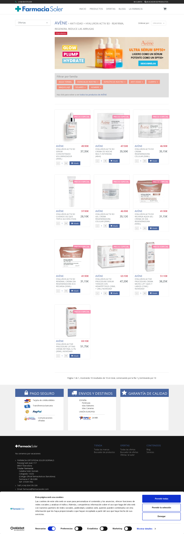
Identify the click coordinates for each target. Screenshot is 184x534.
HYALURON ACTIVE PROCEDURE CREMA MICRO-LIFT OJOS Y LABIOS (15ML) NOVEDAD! (144, 282)
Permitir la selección (161, 507)
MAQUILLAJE (64, 87)
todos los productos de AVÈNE (93, 94)
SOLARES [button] (79, 87)
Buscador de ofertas (129, 452)
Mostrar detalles (144, 529)
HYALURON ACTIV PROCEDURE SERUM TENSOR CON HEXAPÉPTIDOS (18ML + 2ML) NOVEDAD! (105, 282)
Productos (96, 8)
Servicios (150, 452)
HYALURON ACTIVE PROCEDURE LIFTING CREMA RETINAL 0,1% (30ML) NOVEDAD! (66, 346)
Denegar (162, 516)
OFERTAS (125, 445)
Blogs (122, 8)
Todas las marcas (101, 449)
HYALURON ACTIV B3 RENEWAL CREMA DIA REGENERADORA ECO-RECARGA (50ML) (66, 281)
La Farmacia (136, 8)
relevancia (157, 23)
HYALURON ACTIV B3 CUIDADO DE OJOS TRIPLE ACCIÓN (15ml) (66, 215)
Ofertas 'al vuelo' (127, 455)
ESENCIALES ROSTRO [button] (87, 82)
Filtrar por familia (67, 76)
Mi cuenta (138, 2)
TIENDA (98, 445)
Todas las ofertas (127, 449)
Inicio (82, 8)
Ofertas (110, 8)
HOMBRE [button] (95, 87)
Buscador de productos (157, 2)
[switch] (78, 528)
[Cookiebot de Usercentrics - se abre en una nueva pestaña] (17, 529)
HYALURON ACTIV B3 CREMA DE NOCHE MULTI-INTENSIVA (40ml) (104, 151)
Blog (148, 449)
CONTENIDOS (154, 445)
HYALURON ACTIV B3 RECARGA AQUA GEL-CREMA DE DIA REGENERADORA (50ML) (144, 217)
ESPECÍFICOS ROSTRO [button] (114, 82)
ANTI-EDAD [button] (136, 82)
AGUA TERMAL (65, 82)
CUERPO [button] (152, 82)
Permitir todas (161, 499)
